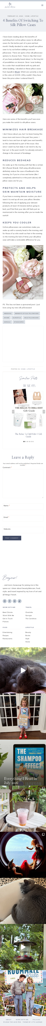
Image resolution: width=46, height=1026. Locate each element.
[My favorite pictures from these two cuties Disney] (23, 855)
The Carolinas (30, 619)
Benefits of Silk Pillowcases (26, 313)
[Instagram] (5, 601)
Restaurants (7, 639)
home (6, 317)
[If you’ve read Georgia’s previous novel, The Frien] (23, 993)
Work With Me (8, 615)
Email (6, 517)
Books (27, 635)
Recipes (6, 635)
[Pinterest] (15, 601)
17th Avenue (36, 1022)
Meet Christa (8, 612)
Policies (6, 622)
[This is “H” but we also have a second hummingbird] (23, 947)
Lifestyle (35, 16)
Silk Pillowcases (31, 317)
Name (7, 506)
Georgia (28, 615)
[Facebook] (10, 601)
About (9, 1019)
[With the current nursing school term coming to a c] (23, 763)
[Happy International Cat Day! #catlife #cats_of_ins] (23, 670)
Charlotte (29, 612)
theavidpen (19, 322)
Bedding (7, 313)
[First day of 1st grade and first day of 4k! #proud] (23, 716)
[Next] (44, 412)
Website (7, 529)
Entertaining (7, 632)
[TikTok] (20, 601)
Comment (7, 467)
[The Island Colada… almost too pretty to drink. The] (23, 809)
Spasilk (7, 322)
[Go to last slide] (13, 412)
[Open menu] (42, 5)
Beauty (28, 632)
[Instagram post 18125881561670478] (23, 901)
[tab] (24, 441)
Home (27, 16)
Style (27, 639)
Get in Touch (8, 619)
